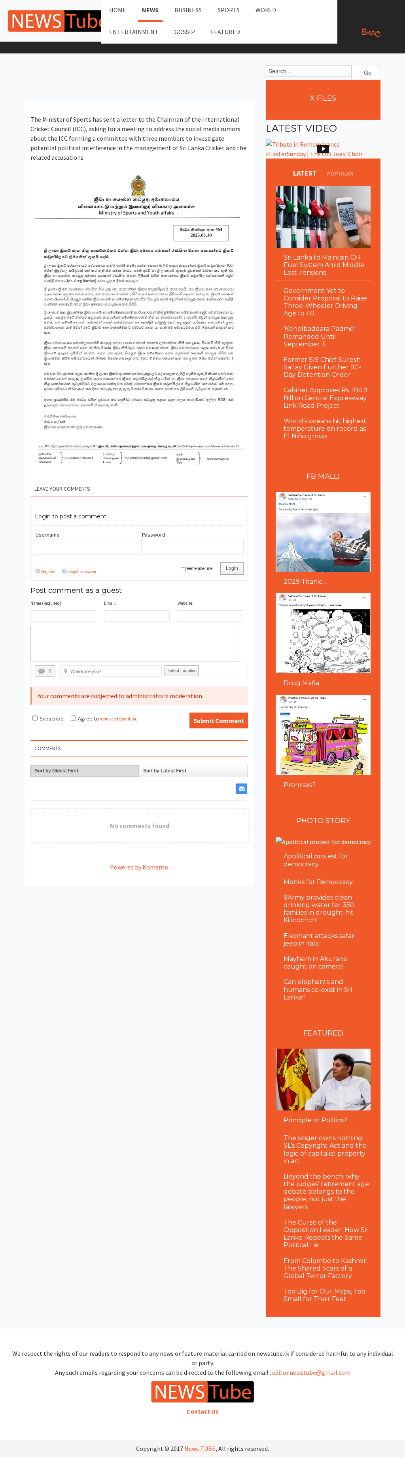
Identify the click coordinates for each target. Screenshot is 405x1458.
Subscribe (52, 718)
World (265, 10)
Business (188, 10)
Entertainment (134, 32)
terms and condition (118, 719)
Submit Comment (218, 720)
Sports (229, 10)
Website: (185, 603)
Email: (110, 603)
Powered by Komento (139, 867)
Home (117, 10)
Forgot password (82, 571)
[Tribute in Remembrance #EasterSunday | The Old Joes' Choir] (323, 149)
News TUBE (200, 1448)
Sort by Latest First (164, 771)
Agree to (88, 718)
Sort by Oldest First (56, 771)
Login (232, 568)
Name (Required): (46, 603)
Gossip (184, 32)
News (150, 10)
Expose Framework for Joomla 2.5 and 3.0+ (59, 21)
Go (366, 72)
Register (48, 571)
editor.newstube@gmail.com (311, 1372)
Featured (225, 32)
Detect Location (182, 670)
